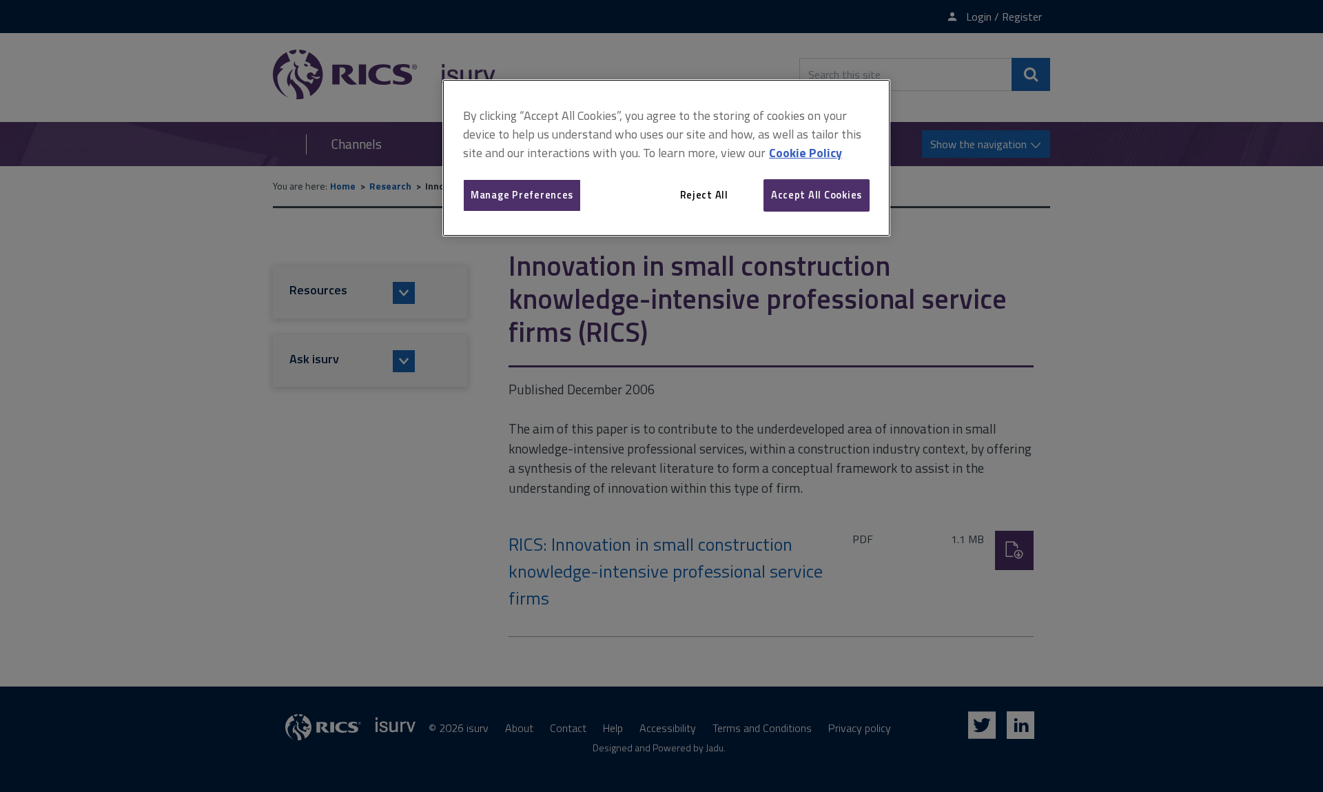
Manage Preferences (522, 195)
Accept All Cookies (816, 195)
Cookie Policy (805, 152)
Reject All (704, 195)
